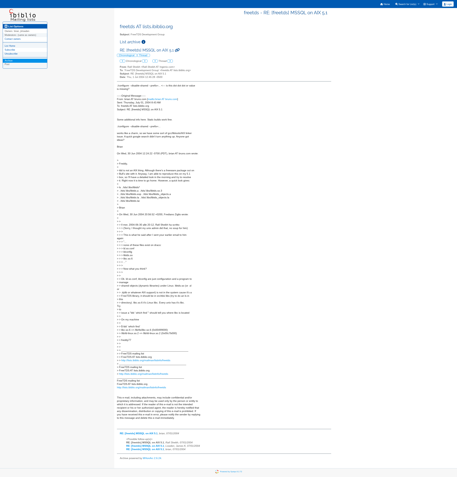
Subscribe (10, 49)
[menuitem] (385, 4)
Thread (143, 55)
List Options (15, 26)
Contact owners (13, 39)
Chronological (127, 55)
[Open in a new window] (143, 42)
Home (386, 4)
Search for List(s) (407, 4)
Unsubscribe (11, 53)
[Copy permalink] (177, 50)
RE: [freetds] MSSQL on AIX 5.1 (139, 433)
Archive (8, 60)
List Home (10, 46)
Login (449, 4)
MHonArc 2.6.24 (152, 458)
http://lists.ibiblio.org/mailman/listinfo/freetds (145, 360)
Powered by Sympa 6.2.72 (231, 472)
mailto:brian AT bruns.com (162, 99)
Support (430, 4)
